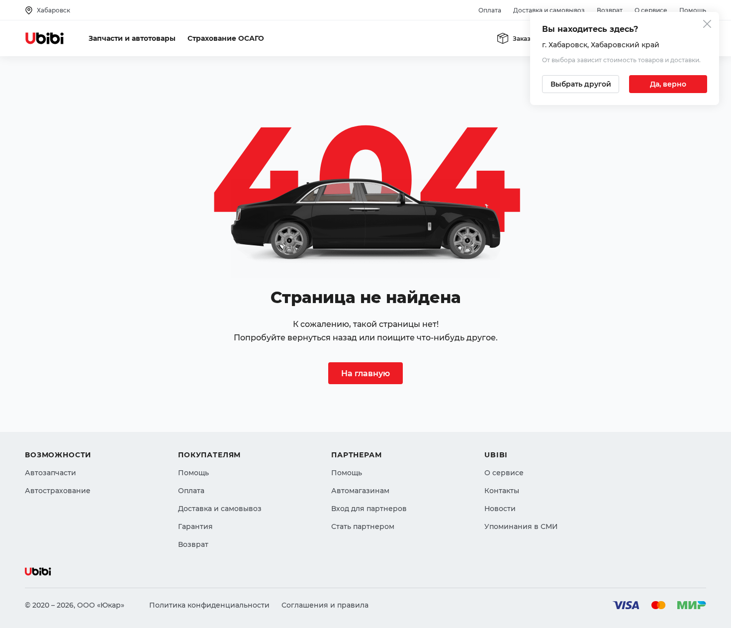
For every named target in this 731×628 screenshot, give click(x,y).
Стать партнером (362, 526)
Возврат (610, 10)
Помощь (692, 10)
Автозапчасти (50, 472)
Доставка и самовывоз (549, 10)
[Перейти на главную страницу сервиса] (45, 38)
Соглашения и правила (324, 605)
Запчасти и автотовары (132, 38)
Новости (500, 508)
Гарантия (195, 526)
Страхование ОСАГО (225, 38)
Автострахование (58, 490)
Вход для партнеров (369, 508)
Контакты (501, 490)
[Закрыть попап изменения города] (707, 25)
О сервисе (651, 10)
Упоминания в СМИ (521, 526)
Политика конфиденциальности (209, 605)
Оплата (489, 10)
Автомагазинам (360, 490)
